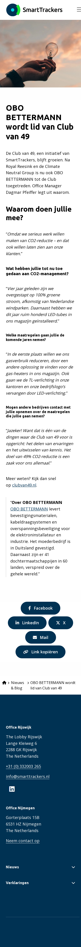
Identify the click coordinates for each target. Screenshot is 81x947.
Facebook (43, 610)
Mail (45, 639)
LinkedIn (30, 624)
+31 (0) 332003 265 (23, 766)
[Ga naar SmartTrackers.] (4, 682)
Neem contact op (23, 840)
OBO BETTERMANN (29, 509)
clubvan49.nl (24, 485)
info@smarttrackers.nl (28, 776)
